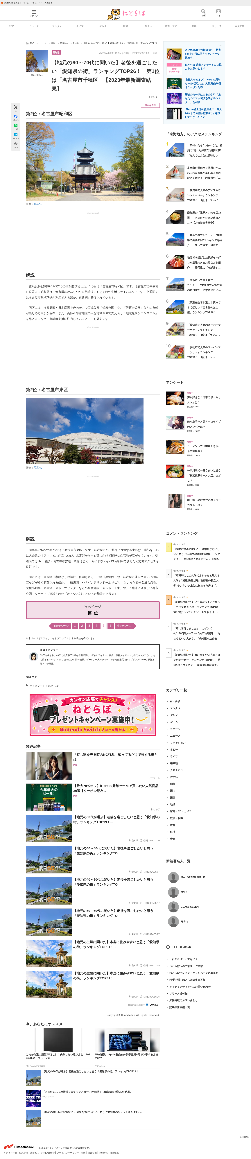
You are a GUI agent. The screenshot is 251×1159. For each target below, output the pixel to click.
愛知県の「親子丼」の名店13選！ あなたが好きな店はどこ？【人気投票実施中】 (204, 217)
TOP (11, 26)
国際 (172, 797)
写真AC (38, 203)
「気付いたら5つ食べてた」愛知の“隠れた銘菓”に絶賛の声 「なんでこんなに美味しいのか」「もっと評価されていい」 (205, 155)
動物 (194, 26)
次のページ (124, 625)
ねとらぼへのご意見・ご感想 (184, 966)
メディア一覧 (10, 1152)
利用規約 (244, 1137)
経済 (172, 831)
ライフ (174, 756)
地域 (125, 26)
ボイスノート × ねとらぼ (44, 685)
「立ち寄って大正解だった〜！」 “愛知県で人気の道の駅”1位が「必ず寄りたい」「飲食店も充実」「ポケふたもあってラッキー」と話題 (204, 290)
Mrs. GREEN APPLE (193, 877)
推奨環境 (114, 1152)
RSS (83, 1152)
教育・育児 (171, 26)
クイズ (79, 26)
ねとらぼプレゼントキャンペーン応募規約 (192, 972)
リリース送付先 (176, 993)
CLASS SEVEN (190, 906)
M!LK (184, 892)
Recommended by (136, 1005)
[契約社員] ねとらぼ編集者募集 (185, 979)
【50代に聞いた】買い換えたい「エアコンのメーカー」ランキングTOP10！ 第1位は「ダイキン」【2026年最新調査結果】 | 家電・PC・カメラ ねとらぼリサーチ (196, 664)
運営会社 (92, 1152)
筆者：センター (49, 649)
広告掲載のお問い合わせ (182, 1000)
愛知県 (56, 52)
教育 (172, 825)
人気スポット (178, 770)
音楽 (172, 838)
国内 (172, 790)
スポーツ (175, 728)
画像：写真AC (37, 75)
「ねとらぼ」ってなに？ (182, 959)
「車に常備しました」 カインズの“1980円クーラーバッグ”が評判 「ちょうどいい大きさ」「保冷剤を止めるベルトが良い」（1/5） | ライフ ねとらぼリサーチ (196, 638)
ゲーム (174, 722)
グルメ (102, 26)
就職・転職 (176, 818)
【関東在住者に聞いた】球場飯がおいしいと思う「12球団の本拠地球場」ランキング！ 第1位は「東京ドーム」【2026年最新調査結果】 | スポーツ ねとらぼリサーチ (196, 559)
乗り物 (174, 763)
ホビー (174, 749)
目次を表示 (150, 105)
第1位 (93, 613)
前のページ (61, 625)
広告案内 (35, 1152)
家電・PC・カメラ (181, 811)
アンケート (175, 382)
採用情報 (103, 1152)
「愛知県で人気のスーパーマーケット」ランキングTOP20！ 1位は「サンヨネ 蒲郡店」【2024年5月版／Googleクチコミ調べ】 (204, 334)
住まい (148, 26)
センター (155, 97)
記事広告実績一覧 (178, 1007)
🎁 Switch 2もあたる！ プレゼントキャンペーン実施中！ (27, 3)
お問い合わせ (48, 1152)
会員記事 (239, 26)
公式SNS (24, 1152)
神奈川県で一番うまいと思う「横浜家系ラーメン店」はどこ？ (204, 475)
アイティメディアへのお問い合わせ (188, 986)
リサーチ (217, 26)
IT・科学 (175, 701)
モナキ (185, 921)
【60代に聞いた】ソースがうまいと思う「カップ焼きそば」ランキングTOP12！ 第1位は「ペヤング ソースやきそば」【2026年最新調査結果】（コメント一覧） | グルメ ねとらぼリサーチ (198, 611)
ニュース (34, 26)
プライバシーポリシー (68, 1152)
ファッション (178, 742)
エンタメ (57, 26)
